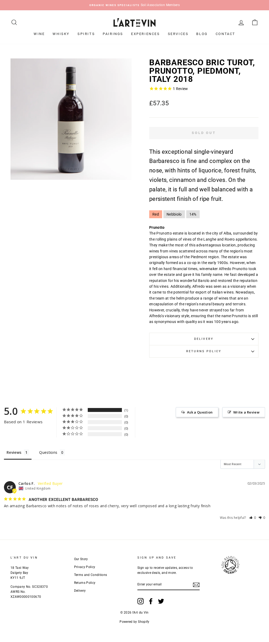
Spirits (86, 34)
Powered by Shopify (134, 622)
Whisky (61, 34)
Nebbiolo (174, 214)
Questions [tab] (48, 452)
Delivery (204, 339)
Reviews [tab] (14, 452)
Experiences (145, 34)
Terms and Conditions (90, 575)
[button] (253, 517)
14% (192, 214)
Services (178, 34)
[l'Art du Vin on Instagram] (140, 601)
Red (155, 214)
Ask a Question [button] (200, 412)
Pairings (113, 34)
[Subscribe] (196, 584)
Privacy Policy (84, 567)
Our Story (81, 559)
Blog (202, 34)
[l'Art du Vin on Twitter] (161, 601)
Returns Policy (203, 351)
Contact (225, 34)
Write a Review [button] (246, 412)
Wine (39, 34)
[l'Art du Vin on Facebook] (151, 601)
